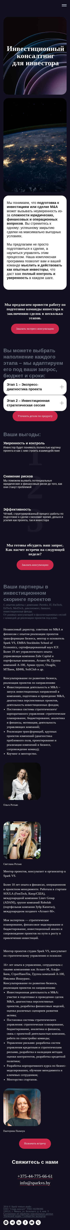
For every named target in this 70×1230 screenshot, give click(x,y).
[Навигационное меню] (64, 5)
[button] (35, 866)
